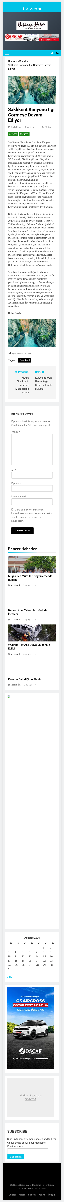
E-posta (16, 483)
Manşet (24, 134)
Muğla (22, 1195)
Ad (13, 470)
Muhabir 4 (16, 127)
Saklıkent (25, 360)
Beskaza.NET (40, 1188)
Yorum (15, 431)
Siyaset (32, 1195)
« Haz (10, 977)
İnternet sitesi (18, 496)
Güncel (13, 134)
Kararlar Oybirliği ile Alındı (24, 679)
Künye (42, 1195)
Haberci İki (16, 685)
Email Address (15, 1146)
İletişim (51, 1195)
